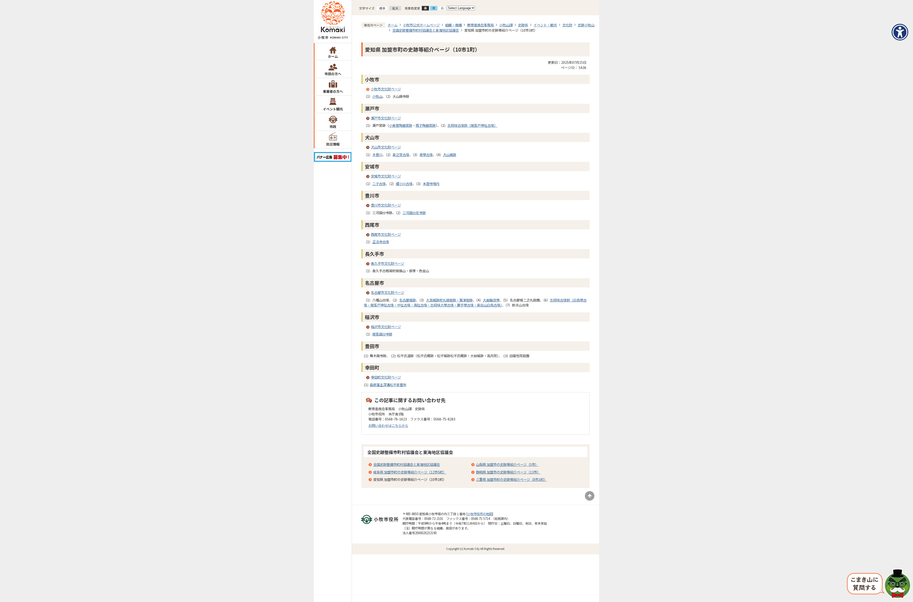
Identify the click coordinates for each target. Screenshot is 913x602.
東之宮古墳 (401, 154)
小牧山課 (506, 24)
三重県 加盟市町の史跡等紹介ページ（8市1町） (511, 479)
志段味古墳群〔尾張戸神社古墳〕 (472, 125)
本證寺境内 (431, 183)
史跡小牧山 (586, 24)
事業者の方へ (333, 91)
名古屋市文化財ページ (387, 292)
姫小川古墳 (404, 183)
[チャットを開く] (879, 584)
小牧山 (377, 96)
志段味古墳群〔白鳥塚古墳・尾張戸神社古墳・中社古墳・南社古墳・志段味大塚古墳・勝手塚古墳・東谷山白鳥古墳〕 (475, 302)
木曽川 (377, 154)
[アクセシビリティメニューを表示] (900, 32)
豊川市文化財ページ (386, 204)
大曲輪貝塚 (491, 299)
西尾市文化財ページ (386, 234)
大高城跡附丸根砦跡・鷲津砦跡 (449, 299)
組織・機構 (453, 24)
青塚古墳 (426, 154)
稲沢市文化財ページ (386, 326)
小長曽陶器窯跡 (400, 125)
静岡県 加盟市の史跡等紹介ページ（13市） (508, 471)
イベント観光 (333, 108)
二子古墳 (379, 183)
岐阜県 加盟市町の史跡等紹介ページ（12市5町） (409, 471)
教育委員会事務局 (480, 24)
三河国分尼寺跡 (414, 212)
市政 (333, 126)
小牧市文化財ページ (386, 88)
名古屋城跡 (407, 299)
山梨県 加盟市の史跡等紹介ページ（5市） (507, 464)
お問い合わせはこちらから (388, 425)
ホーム (333, 56)
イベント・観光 (545, 24)
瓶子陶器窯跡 (426, 125)
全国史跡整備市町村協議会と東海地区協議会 (425, 30)
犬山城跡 (449, 154)
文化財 (567, 24)
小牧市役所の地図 (479, 514)
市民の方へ (333, 73)
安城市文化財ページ (386, 175)
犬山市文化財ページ (386, 146)
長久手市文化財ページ (387, 263)
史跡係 (523, 24)
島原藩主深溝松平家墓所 (388, 384)
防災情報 (333, 144)
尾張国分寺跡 (382, 333)
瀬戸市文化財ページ (386, 117)
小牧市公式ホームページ (421, 24)
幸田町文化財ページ (386, 377)
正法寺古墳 (380, 241)
